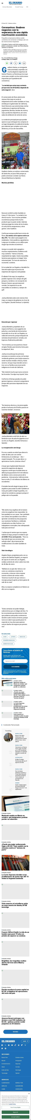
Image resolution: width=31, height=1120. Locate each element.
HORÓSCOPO (19, 1089)
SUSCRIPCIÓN (19, 1086)
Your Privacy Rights (15, 1107)
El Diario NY (4, 23)
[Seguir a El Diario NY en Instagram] (8, 1045)
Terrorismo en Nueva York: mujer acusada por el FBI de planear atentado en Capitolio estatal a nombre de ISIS (21, 750)
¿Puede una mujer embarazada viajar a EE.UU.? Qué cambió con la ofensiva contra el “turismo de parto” (21, 695)
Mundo (3, 1060)
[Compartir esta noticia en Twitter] (15, 63)
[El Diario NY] (15, 3)
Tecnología (4, 1073)
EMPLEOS (4, 1086)
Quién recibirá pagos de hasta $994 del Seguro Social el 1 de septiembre (21, 787)
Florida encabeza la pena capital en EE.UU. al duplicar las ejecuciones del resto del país (15, 991)
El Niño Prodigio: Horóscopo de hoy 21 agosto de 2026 (21, 761)
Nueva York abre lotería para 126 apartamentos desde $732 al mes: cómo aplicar (21, 738)
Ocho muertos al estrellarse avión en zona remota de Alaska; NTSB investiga (21, 717)
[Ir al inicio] (8, 1041)
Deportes (18, 1063)
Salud (3, 1067)
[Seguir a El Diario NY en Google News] (18, 1045)
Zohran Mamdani (7, 7)
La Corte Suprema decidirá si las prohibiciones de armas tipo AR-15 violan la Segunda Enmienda (20, 706)
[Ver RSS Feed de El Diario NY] (5, 1048)
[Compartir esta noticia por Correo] (20, 63)
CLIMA (3, 1089)
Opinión (18, 1073)
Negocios (22, 636)
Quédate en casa (8, 643)
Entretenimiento (6, 1063)
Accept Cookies (15, 1117)
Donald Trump (19, 7)
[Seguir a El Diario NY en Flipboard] (22, 1045)
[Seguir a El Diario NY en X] (5, 1045)
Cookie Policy (12, 1104)
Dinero (17, 783)
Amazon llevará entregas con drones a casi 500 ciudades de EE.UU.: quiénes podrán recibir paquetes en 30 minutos (13, 1021)
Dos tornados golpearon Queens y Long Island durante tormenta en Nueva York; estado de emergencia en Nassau (20, 775)
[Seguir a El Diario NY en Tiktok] (15, 1045)
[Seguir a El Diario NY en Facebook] (2, 1045)
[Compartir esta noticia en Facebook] (11, 63)
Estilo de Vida (5, 1070)
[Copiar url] (24, 63)
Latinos (13, 636)
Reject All (15, 1112)
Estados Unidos (12, 23)
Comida (18, 1067)
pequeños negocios (9, 640)
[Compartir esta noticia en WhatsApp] (7, 63)
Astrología (18, 757)
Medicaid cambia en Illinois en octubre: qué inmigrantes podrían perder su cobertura (20, 685)
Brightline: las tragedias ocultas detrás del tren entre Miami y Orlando (14, 962)
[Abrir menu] (2, 3)
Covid (5, 636)
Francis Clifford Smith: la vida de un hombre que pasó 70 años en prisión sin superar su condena (15, 934)
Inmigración (19, 1060)
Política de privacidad (8, 672)
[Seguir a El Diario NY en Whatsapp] (2, 1048)
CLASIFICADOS (6, 1082)
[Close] (29, 1093)
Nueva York (18, 733)
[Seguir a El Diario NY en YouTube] (12, 1045)
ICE (27, 7)
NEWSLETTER (19, 1082)
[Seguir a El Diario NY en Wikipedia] (25, 1045)
